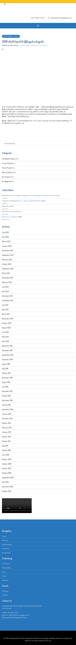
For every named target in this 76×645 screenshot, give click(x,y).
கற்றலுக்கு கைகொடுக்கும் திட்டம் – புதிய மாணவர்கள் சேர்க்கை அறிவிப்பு (24, 201)
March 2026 (6, 241)
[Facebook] (36, 635)
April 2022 (5, 291)
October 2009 (6, 459)
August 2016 (6, 382)
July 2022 (5, 287)
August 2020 (6, 328)
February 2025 (7, 259)
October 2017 (6, 373)
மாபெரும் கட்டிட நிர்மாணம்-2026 (12, 217)
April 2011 (5, 446)
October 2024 (6, 264)
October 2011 (6, 441)
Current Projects (7, 163)
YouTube (5, 595)
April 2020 (5, 341)
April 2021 (5, 309)
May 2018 (5, 368)
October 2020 (6, 323)
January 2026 (7, 246)
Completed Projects (8, 159)
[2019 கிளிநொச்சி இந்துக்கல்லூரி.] (38, 75)
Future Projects (7, 168)
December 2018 (7, 359)
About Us (5, 540)
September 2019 (7, 355)
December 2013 (7, 418)
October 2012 (6, 437)
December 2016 (7, 378)
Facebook (5, 591)
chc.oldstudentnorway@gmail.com (17, 615)
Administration (7, 544)
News (4, 572)
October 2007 (6, 468)
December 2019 (7, 346)
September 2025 (8, 255)
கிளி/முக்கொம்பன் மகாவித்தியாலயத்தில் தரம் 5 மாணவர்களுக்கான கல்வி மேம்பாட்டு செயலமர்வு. (31, 195)
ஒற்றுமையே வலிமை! (8, 206)
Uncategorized (7, 181)
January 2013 (6, 432)
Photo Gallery (6, 568)
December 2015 (7, 391)
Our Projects (6, 177)
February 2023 (7, 282)
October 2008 (6, 464)
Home (4, 536)
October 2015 (6, 396)
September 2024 (7, 269)
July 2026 (5, 232)
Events (4, 576)
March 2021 (6, 314)
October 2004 (6, 491)
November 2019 (7, 350)
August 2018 (6, 364)
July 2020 (5, 332)
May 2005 (5, 482)
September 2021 (7, 300)
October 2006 (6, 473)
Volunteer (5, 580)
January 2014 (6, 414)
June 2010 (5, 455)
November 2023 (7, 278)
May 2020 (5, 337)
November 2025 (7, 250)
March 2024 (6, 273)
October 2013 (6, 423)
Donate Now (6, 553)
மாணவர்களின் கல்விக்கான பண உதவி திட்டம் (34, 45)
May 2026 (5, 237)
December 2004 (7, 487)
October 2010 (6, 450)
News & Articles (7, 172)
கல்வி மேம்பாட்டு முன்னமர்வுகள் (11, 211)
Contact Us (5, 548)
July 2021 (5, 305)
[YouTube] (39, 635)
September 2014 (7, 409)
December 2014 (7, 400)
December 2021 (7, 296)
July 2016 (5, 387)
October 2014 (6, 405)
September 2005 (8, 477)
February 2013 (7, 427)
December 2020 (7, 319)
